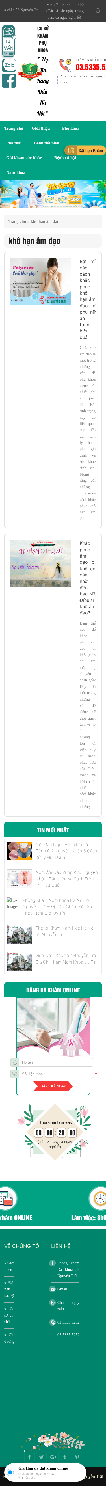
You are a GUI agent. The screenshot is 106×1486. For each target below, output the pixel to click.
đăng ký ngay (53, 1086)
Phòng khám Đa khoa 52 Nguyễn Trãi (68, 1269)
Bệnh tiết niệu (46, 143)
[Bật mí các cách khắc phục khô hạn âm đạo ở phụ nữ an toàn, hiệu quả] (40, 281)
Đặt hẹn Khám (91, 150)
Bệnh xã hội (65, 157)
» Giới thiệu (9, 1266)
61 (19, 1477)
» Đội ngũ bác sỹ (9, 1289)
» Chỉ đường (9, 1338)
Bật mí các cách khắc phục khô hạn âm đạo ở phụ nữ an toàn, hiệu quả (88, 299)
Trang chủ (13, 128)
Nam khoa (15, 172)
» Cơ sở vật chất (9, 1315)
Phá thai (13, 143)
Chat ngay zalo (68, 1306)
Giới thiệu (41, 128)
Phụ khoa (70, 128)
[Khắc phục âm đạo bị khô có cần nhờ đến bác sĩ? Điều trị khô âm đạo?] (40, 563)
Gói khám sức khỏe (24, 157)
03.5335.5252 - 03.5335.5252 (68, 1328)
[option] (53, 194)
